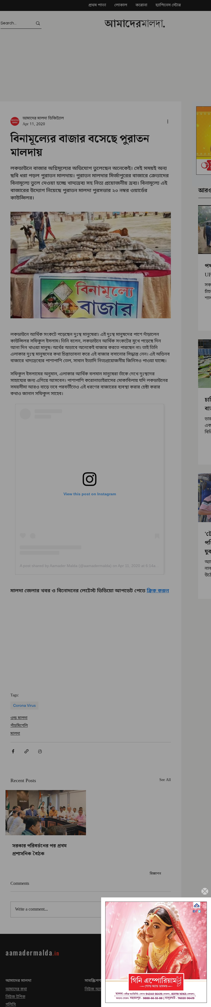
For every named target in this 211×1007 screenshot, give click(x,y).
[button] (204, 891)
